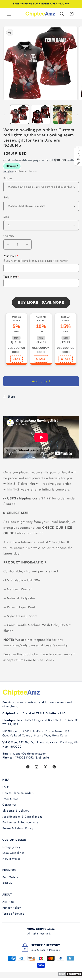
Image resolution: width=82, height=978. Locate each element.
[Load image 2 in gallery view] (41, 114)
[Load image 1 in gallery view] (19, 114)
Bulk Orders (10, 877)
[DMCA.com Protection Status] (70, 975)
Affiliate (7, 883)
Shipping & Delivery (15, 811)
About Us (8, 902)
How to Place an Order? (18, 793)
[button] (9, 14)
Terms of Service (13, 914)
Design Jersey (11, 847)
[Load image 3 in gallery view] (62, 114)
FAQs (5, 787)
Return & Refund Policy (17, 828)
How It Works (11, 859)
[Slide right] (77, 115)
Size (6, 217)
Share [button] (11, 396)
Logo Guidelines (13, 853)
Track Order (10, 799)
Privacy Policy (11, 908)
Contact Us (9, 805)
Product (8, 178)
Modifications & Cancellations (22, 817)
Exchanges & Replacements (20, 822)
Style (6, 197)
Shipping (8, 171)
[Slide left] (4, 115)
